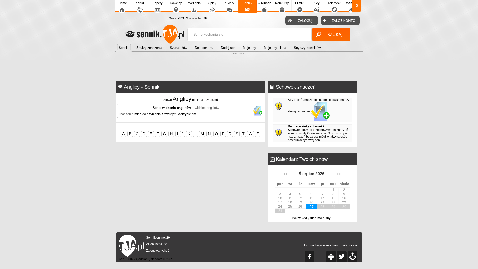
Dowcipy (176, 3)
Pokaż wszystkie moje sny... (312, 218)
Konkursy (282, 3)
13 (311, 198)
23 (344, 202)
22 (333, 202)
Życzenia (194, 3)
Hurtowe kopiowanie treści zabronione (330, 245)
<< (285, 174)
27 (312, 207)
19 (300, 202)
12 (300, 198)
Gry (317, 3)
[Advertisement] (239, 67)
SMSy (229, 3)
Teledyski (334, 3)
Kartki (139, 3)
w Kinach (264, 3)
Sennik (247, 3)
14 (323, 198)
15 (333, 198)
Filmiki (299, 3)
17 (280, 202)
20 (311, 202)
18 (290, 202)
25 (290, 206)
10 (280, 198)
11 (290, 198)
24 (280, 206)
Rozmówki (352, 3)
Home (123, 3)
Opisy (212, 3)
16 (344, 198)
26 (300, 206)
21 (323, 202)
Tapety (158, 3)
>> (339, 174)
